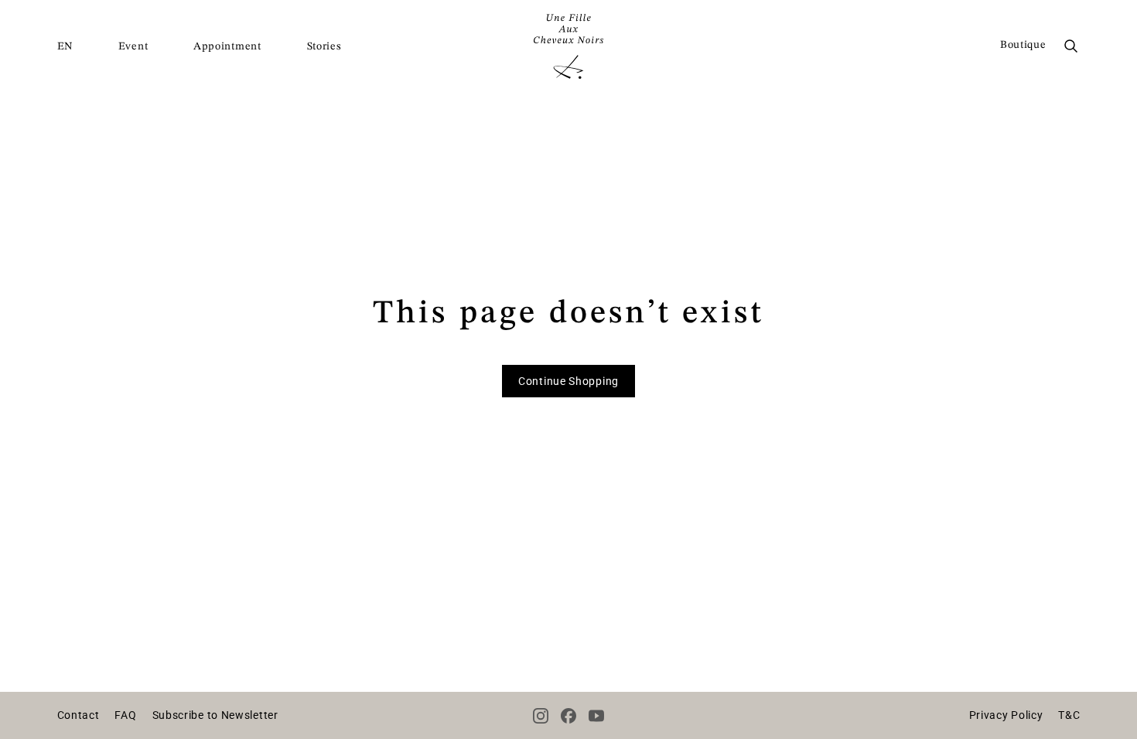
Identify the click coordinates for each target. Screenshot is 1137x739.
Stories (324, 46)
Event (133, 46)
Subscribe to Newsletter (215, 715)
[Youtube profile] (596, 716)
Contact (78, 715)
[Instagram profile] (540, 716)
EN (65, 46)
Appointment (227, 46)
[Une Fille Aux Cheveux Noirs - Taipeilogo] (568, 46)
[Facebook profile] (568, 716)
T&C (1069, 715)
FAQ (125, 715)
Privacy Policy (1006, 715)
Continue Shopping (568, 381)
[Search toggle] (1071, 46)
